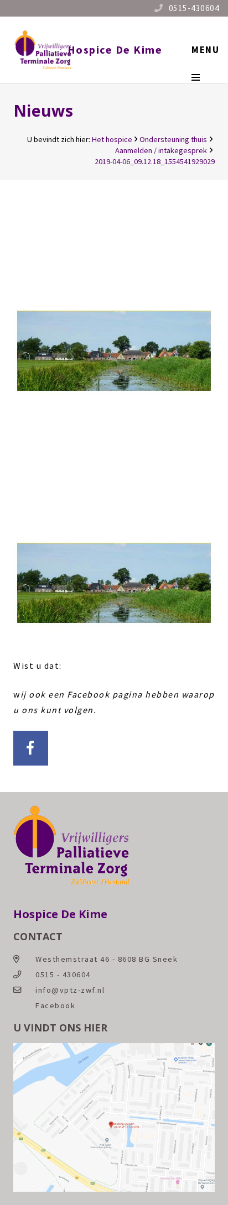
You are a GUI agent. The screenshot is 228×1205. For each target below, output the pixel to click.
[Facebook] (30, 748)
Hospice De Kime (115, 49)
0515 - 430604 (63, 974)
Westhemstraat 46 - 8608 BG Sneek (106, 959)
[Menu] (205, 50)
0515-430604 (194, 8)
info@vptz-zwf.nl (70, 990)
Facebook (55, 1005)
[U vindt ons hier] (114, 1189)
